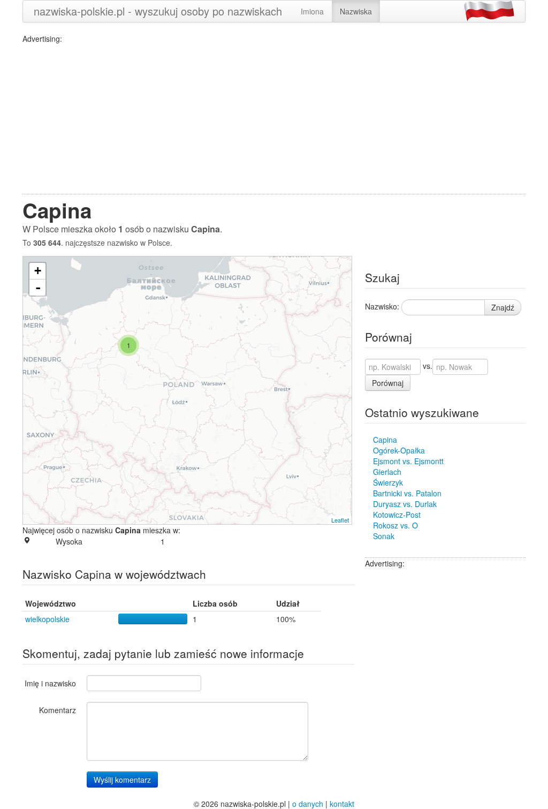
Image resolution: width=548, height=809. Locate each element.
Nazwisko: (382, 306)
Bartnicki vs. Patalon (407, 493)
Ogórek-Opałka (399, 450)
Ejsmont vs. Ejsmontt (408, 461)
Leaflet (340, 520)
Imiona (312, 11)
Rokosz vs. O (395, 525)
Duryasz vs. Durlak (405, 503)
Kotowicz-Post (397, 514)
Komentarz (57, 710)
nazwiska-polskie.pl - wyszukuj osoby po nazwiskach (158, 11)
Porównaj (388, 382)
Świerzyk (388, 482)
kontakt (342, 803)
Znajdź (502, 307)
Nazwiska (356, 11)
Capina (385, 439)
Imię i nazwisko (50, 683)
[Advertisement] (274, 119)
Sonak (383, 536)
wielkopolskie (47, 619)
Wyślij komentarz (122, 779)
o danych (307, 803)
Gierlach (387, 471)
